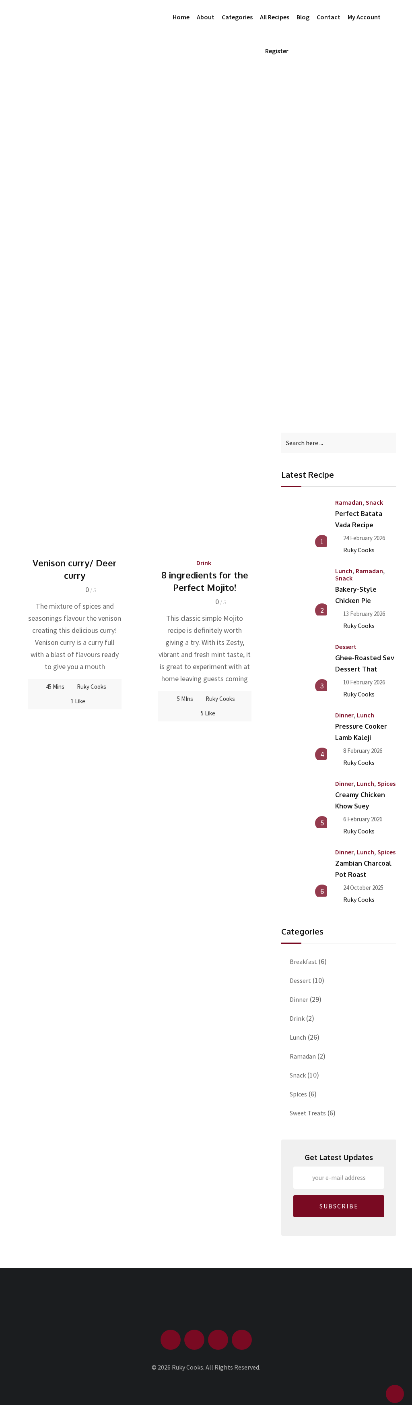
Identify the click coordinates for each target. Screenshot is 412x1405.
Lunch (343, 571)
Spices (386, 783)
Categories (237, 17)
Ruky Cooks (91, 686)
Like (78, 701)
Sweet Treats (308, 1113)
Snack (374, 502)
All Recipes (274, 17)
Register (276, 51)
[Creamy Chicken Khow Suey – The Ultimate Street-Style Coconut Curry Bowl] (304, 805)
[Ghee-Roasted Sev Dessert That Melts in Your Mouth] (304, 668)
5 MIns (185, 698)
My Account (364, 17)
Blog (303, 17)
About (205, 17)
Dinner (344, 715)
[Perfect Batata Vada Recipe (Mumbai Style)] (304, 524)
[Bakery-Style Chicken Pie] (304, 592)
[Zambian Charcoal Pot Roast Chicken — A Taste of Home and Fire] (304, 873)
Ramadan (349, 502)
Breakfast (303, 961)
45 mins (55, 686)
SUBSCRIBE (338, 1206)
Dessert (345, 646)
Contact (328, 17)
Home (181, 17)
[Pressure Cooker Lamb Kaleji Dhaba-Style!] (304, 736)
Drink (203, 563)
